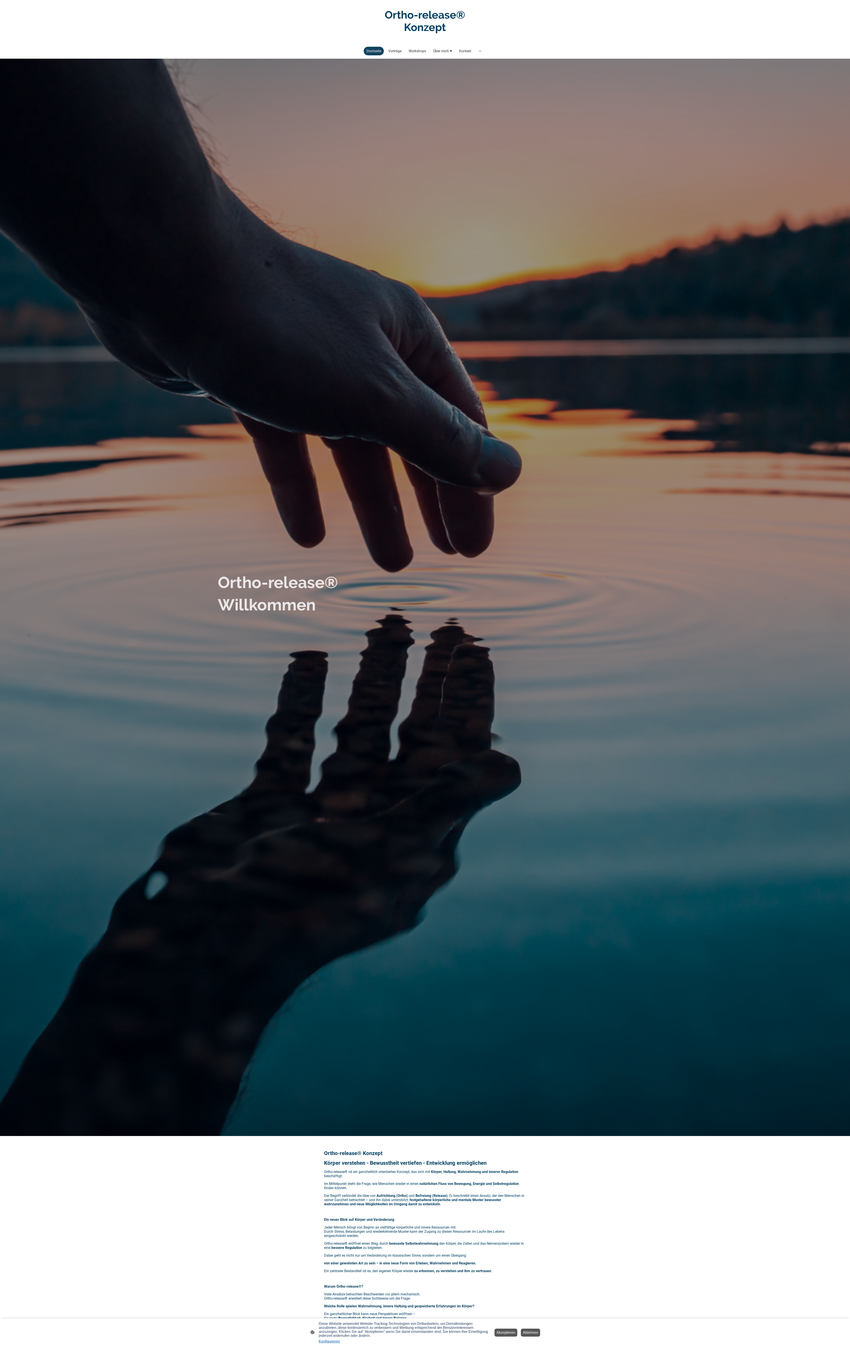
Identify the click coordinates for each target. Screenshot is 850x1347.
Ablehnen (530, 1332)
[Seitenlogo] (425, 37)
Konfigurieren (329, 1341)
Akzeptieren (505, 1332)
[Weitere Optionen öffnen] (480, 51)
